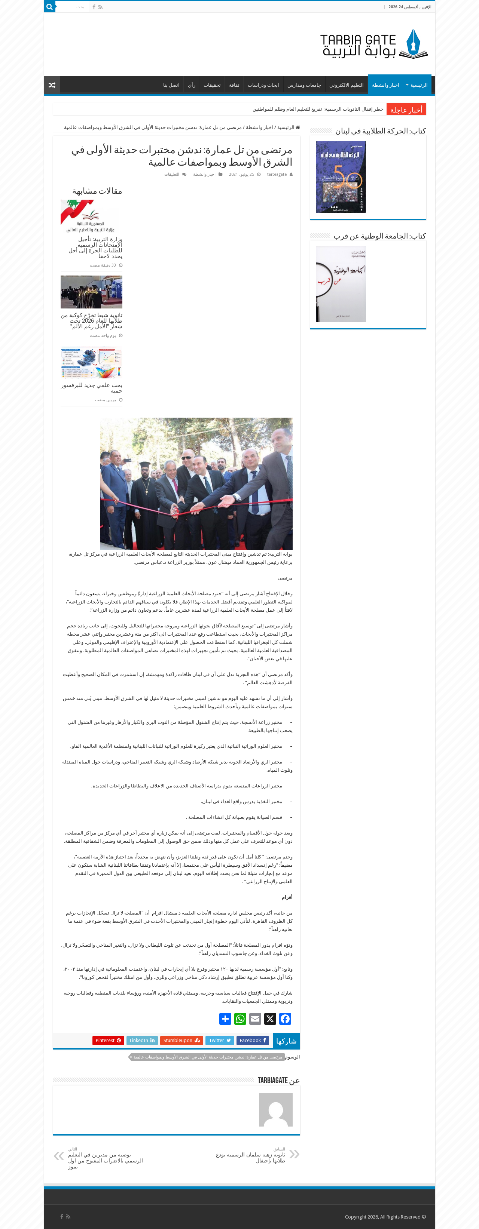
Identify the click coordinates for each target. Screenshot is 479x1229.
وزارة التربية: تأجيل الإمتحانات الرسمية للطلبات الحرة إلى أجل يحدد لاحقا (95, 247)
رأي (191, 85)
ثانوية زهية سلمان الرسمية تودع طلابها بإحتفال (250, 1155)
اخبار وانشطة (385, 85)
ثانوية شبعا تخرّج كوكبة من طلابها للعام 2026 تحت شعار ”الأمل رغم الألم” (91, 320)
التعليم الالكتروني (346, 85)
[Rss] (100, 7)
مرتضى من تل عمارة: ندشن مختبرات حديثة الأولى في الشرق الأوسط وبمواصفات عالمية (208, 1057)
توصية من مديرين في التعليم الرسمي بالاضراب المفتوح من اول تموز (105, 1158)
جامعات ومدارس (304, 85)
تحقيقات (212, 85)
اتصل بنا (171, 85)
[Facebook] (94, 7)
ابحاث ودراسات (263, 85)
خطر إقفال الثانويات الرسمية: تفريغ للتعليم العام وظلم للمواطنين (318, 109)
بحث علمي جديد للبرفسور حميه (91, 388)
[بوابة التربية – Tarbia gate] (373, 43)
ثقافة (234, 85)
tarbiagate (277, 174)
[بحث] (49, 6)
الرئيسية (419, 85)
